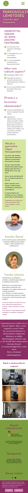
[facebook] (12, 478)
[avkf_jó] (15, 431)
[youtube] (15, 478)
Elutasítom (18, 490)
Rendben (9, 490)
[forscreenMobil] (6, 1)
